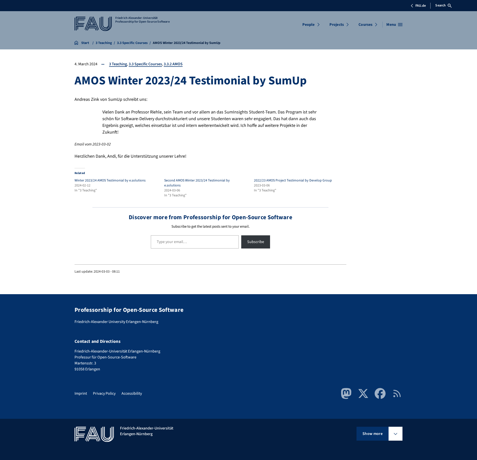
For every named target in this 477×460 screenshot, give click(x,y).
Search (440, 5)
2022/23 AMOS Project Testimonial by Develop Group (293, 180)
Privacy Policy (104, 393)
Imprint (81, 393)
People (308, 24)
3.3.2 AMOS (173, 64)
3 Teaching (118, 64)
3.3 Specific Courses (145, 64)
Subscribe (255, 242)
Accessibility (131, 393)
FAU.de (420, 5)
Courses (365, 24)
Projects (336, 24)
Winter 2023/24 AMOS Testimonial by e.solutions (110, 180)
